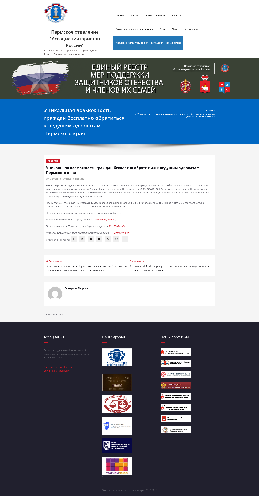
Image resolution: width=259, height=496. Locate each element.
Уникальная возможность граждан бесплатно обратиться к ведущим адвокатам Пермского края (176, 115)
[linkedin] (91, 239)
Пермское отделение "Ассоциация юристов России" (75, 38)
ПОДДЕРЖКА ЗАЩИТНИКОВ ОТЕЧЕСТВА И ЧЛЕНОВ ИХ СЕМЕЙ (148, 43)
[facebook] (74, 239)
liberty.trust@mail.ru (104, 219)
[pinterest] (108, 239)
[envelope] (99, 239)
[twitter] (82, 239)
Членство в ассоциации (185, 29)
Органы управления (154, 15)
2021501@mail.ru (117, 226)
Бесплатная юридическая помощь (134, 29)
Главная (120, 15)
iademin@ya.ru (121, 232)
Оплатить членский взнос (58, 367)
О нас (162, 29)
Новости (134, 15)
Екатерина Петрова (60, 178)
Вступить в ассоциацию (57, 370)
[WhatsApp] (116, 239)
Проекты (176, 15)
